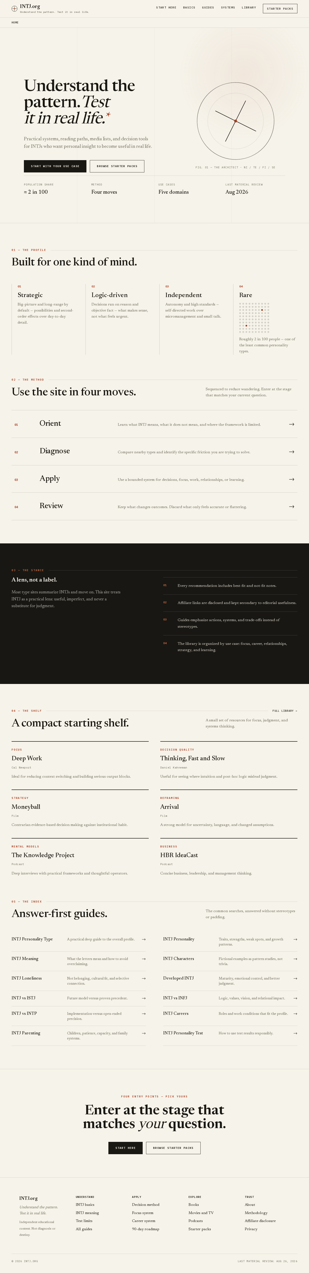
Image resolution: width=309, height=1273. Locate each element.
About (250, 1205)
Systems (228, 7)
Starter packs (200, 1229)
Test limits (84, 1221)
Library (249, 7)
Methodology (256, 1213)
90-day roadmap (145, 1229)
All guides (84, 1229)
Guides (208, 7)
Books (194, 1205)
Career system (143, 1221)
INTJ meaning (87, 1213)
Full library (285, 710)
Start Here (166, 7)
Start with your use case (55, 166)
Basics (189, 7)
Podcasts (196, 1221)
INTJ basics (85, 1205)
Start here (125, 1148)
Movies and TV (201, 1213)
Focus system (142, 1213)
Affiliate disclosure (260, 1221)
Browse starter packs (117, 166)
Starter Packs (280, 8)
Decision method (145, 1205)
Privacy (251, 1229)
